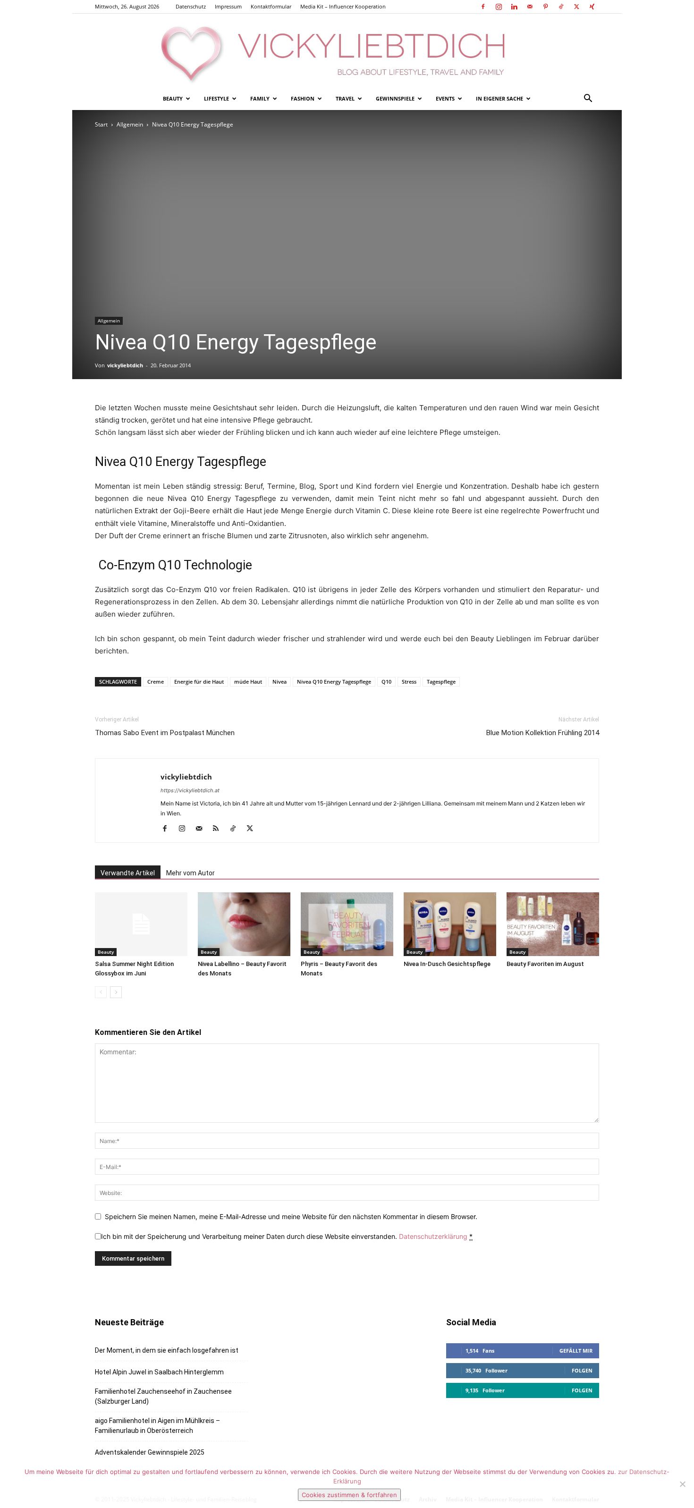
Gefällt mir (575, 1350)
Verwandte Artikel (128, 873)
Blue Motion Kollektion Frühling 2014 (542, 733)
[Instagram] (498, 6)
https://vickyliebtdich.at (190, 790)
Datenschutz (191, 6)
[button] (587, 99)
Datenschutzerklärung (433, 1236)
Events (445, 98)
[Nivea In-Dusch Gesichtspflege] (450, 924)
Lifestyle (216, 98)
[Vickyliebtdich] (347, 50)
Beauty (173, 98)
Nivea (279, 681)
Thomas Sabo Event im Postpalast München (165, 733)
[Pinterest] (545, 6)
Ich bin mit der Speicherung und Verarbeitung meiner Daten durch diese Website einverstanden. (287, 1236)
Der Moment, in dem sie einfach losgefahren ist (166, 1350)
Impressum (228, 6)
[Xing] (592, 6)
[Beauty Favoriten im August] (553, 924)
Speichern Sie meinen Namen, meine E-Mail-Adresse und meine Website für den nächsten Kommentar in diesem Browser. (291, 1216)
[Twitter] (576, 6)
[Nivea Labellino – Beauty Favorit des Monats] (244, 924)
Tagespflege (441, 681)
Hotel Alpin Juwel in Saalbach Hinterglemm (159, 1372)
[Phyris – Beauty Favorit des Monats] (347, 924)
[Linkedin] (514, 6)
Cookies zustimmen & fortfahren (349, 1495)
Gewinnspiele (395, 98)
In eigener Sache (499, 98)
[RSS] (219, 829)
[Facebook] (483, 6)
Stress (409, 681)
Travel (345, 98)
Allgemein (130, 124)
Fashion (302, 98)
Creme (155, 681)
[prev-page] (101, 992)
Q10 (386, 681)
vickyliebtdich (125, 365)
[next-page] (116, 992)
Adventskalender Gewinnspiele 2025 (149, 1452)
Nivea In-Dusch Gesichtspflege (447, 963)
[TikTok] (561, 6)
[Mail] (530, 6)
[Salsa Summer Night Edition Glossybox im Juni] (141, 924)
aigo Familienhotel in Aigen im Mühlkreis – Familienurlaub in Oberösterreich (157, 1425)
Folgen (582, 1370)
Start (101, 124)
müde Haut (248, 681)
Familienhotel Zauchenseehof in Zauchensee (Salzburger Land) (163, 1396)
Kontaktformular (271, 6)
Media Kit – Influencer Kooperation (343, 6)
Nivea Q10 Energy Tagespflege (334, 681)
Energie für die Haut (199, 681)
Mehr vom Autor (190, 873)
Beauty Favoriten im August (545, 963)
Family (260, 98)
